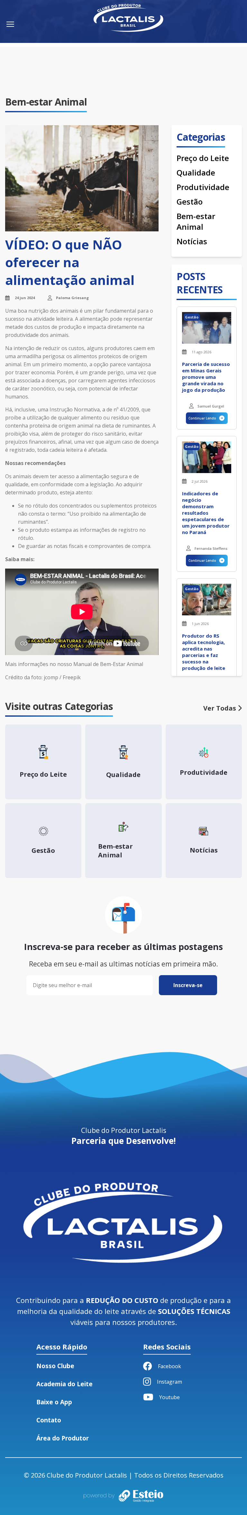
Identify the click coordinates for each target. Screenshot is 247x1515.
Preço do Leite (203, 158)
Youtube (169, 1397)
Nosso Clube (55, 1366)
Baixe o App (54, 1402)
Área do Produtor (62, 1438)
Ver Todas (220, 708)
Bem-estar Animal (196, 221)
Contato (48, 1420)
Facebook (169, 1366)
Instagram (169, 1381)
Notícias (192, 241)
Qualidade (196, 172)
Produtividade (203, 187)
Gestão (190, 201)
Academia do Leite (64, 1384)
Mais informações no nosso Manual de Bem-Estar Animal (74, 664)
